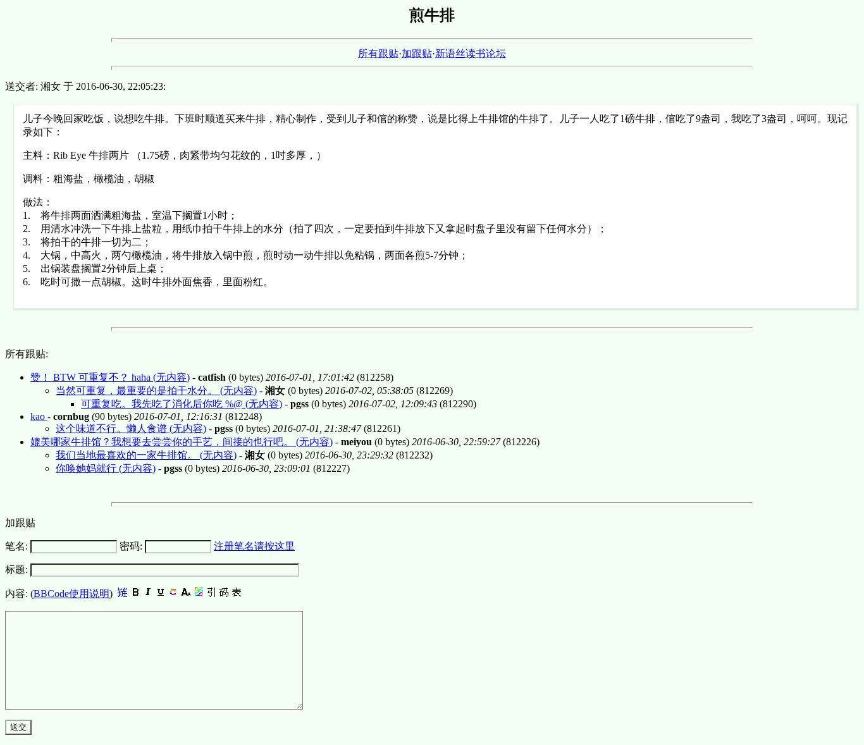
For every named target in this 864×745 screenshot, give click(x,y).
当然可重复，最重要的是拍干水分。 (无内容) (156, 390)
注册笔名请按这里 (254, 546)
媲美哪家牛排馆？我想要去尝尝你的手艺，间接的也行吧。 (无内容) (181, 441)
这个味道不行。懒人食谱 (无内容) (131, 428)
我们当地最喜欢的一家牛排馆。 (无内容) (146, 455)
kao (38, 416)
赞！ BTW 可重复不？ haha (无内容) (110, 377)
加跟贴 (417, 53)
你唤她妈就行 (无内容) (106, 468)
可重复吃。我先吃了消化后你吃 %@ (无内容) (181, 403)
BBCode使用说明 (71, 593)
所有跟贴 (378, 53)
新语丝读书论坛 (470, 53)
